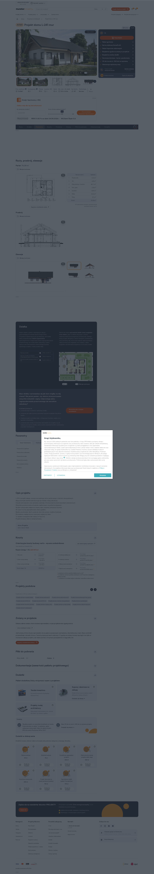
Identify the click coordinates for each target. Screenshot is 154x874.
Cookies (54, 470)
